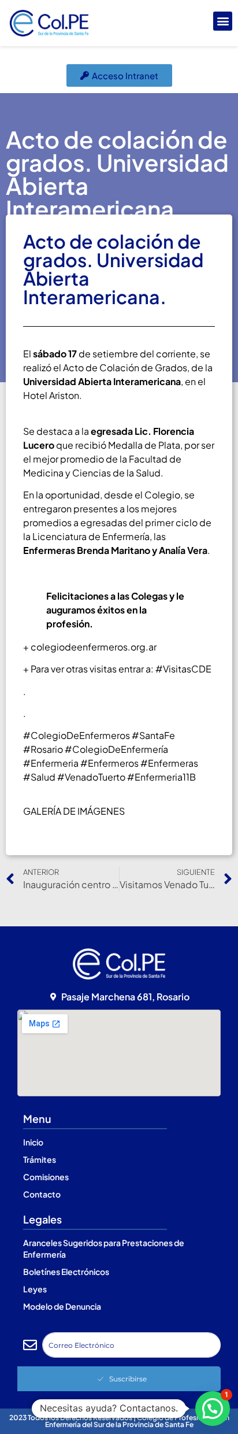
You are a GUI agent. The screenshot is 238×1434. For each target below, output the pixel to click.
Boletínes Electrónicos (66, 1271)
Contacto (42, 1194)
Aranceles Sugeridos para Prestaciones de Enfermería (103, 1248)
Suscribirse (128, 1378)
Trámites (39, 1159)
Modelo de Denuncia (62, 1306)
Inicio (33, 1142)
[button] (222, 21)
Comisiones (46, 1176)
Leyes (35, 1289)
